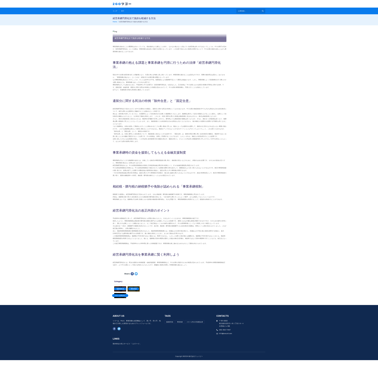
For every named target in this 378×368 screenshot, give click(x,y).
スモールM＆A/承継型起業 (195, 322)
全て (122, 11)
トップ (115, 11)
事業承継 (134, 289)
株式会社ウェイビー (196, 356)
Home (115, 22)
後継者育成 (120, 289)
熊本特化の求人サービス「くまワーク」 (127, 344)
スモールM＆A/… (120, 295)
